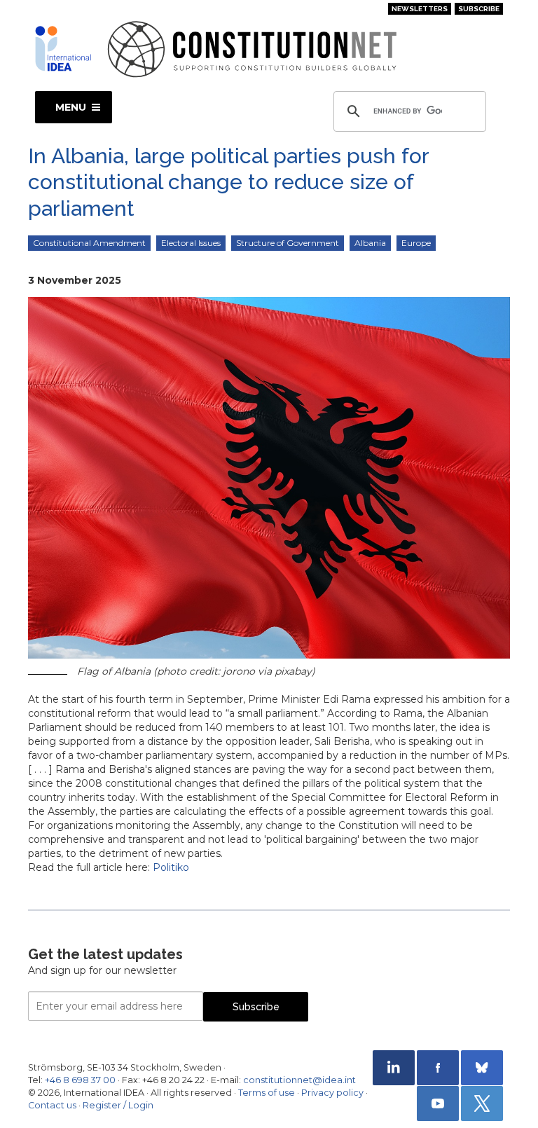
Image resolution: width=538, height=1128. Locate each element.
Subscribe (478, 9)
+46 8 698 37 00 (80, 1080)
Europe (416, 243)
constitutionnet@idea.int (299, 1080)
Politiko (171, 867)
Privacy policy (332, 1092)
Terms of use (266, 1092)
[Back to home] (63, 48)
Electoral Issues (191, 243)
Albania (370, 243)
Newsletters (420, 9)
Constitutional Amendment (89, 243)
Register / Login (118, 1105)
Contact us (52, 1105)
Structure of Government (287, 243)
